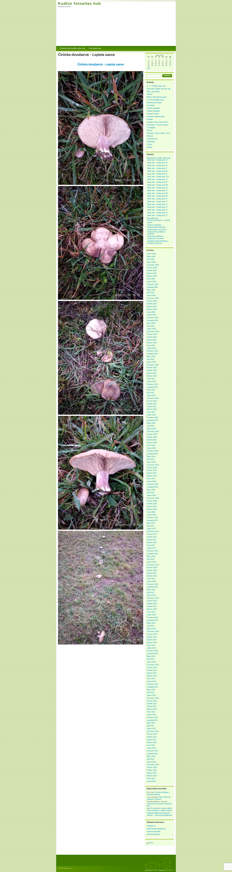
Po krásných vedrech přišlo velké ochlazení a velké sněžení (159, 809)
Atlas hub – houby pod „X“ (157, 210)
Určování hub (152, 139)
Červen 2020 (152, 434)
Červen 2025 (152, 268)
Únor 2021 (151, 412)
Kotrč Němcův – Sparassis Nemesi (159, 798)
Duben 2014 (151, 640)
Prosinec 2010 (152, 751)
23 (170, 63)
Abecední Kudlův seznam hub (158, 89)
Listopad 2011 (152, 720)
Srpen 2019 (151, 462)
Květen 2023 (152, 337)
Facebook (151, 105)
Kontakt (150, 119)
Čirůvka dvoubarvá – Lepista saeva (100, 64)
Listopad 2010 (152, 753)
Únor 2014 (151, 645)
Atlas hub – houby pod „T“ (157, 201)
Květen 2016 (152, 570)
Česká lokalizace (153, 834)
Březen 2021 (152, 409)
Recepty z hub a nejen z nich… (159, 133)
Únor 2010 (151, 778)
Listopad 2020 (152, 420)
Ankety (149, 94)
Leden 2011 (151, 748)
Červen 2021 (152, 401)
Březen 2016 (152, 576)
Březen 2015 (152, 609)
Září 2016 (150, 559)
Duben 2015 (151, 606)
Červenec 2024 (153, 298)
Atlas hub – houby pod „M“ (157, 185)
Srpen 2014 (151, 629)
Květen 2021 (152, 404)
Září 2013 (150, 659)
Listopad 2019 (152, 454)
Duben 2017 (151, 540)
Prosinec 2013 (152, 651)
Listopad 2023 (152, 320)
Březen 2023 (152, 343)
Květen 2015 (152, 604)
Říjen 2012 (151, 690)
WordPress (155, 870)
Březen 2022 (152, 376)
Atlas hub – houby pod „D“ (157, 163)
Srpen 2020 (151, 429)
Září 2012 (150, 692)
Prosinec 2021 (152, 384)
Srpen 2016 (151, 562)
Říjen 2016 (151, 556)
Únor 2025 (151, 279)
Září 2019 (150, 459)
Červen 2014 (152, 634)
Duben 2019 (151, 473)
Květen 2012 (152, 704)
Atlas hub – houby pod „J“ (157, 179)
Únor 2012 (151, 712)
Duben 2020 (151, 440)
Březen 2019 (152, 476)
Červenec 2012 (153, 698)
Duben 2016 (151, 573)
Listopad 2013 (152, 653)
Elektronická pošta (154, 102)
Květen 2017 (152, 537)
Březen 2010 (152, 776)
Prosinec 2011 (152, 717)
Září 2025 (150, 259)
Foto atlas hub (95, 48)
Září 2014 (150, 626)
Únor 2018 (151, 512)
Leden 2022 (151, 381)
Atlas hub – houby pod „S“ (157, 199)
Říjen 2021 (151, 390)
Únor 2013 (151, 678)
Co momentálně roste (155, 100)
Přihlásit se (151, 826)
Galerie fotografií (153, 108)
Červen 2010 (152, 767)
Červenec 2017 (153, 531)
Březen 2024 (152, 309)
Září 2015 (150, 592)
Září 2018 (150, 492)
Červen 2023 (152, 334)
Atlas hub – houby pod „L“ (157, 168)
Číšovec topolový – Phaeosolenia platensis (156, 226)
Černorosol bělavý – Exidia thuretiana (158, 793)
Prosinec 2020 (152, 417)
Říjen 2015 (151, 590)
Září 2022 (150, 359)
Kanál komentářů (153, 831)
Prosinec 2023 (152, 318)
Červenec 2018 (153, 498)
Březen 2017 (152, 542)
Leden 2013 (151, 681)
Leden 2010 (151, 781)
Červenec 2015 (153, 598)
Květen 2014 (152, 637)
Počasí (149, 130)
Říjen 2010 (151, 756)
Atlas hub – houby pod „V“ (157, 207)
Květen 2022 (152, 370)
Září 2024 (150, 293)
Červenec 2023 (153, 331)
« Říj (148, 68)
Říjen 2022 (151, 356)
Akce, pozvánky (153, 91)
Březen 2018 (152, 509)
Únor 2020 (151, 445)
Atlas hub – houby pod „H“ (157, 165)
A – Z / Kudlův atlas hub (156, 86)
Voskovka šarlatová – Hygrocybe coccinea (155, 237)
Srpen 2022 (151, 362)
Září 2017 (150, 526)
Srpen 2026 (151, 254)
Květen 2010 (152, 770)
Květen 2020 (152, 437)
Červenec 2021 (153, 398)
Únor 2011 (151, 745)
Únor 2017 (151, 545)
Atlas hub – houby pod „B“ (157, 171)
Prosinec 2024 (152, 284)
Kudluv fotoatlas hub (79, 3)
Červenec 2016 (153, 565)
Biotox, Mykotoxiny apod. (157, 97)
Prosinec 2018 (152, 484)
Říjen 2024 (151, 290)
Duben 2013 (151, 673)
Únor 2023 (151, 345)
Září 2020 (150, 426)
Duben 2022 (151, 373)
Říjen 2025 (151, 256)
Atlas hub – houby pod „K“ (157, 182)
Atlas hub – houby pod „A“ (157, 160)
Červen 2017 (152, 534)
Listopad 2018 (152, 487)
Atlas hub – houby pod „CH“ (158, 177)
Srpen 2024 (151, 295)
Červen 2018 (152, 501)
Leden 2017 (151, 548)
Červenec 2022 (153, 365)
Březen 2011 (152, 742)
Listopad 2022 (152, 354)
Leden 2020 (151, 448)
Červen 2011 (152, 734)
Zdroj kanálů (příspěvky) (156, 829)
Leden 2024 (151, 315)
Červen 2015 (152, 601)
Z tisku (149, 144)
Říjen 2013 (151, 656)
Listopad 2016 (152, 554)
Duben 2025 (151, 273)
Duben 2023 (151, 340)
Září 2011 (150, 726)
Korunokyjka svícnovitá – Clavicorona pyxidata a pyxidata (157, 231)
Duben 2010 (151, 773)
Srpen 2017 (151, 529)
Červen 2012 (152, 701)
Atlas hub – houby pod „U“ (157, 204)
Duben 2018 (151, 506)
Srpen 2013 (151, 662)
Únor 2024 (151, 312)
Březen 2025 (152, 276)
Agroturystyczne (169, 870)
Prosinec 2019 (152, 451)
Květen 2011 (152, 737)
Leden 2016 (151, 581)
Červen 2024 (152, 301)
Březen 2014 (152, 642)
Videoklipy (151, 141)
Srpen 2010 (151, 762)
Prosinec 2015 (152, 584)
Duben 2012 (151, 706)
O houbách (151, 128)
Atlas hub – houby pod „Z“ (157, 215)
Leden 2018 (151, 515)
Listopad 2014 (152, 620)
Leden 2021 (151, 415)
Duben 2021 (151, 406)
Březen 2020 (152, 443)
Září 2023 (150, 326)
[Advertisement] (116, 28)
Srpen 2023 (151, 329)
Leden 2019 (151, 481)
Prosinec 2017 (152, 517)
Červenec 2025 (153, 265)
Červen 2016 (152, 567)
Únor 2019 (151, 479)
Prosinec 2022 (152, 351)
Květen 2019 (152, 470)
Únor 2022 (151, 379)
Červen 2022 (152, 368)
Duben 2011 (151, 740)
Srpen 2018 (151, 495)
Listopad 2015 (152, 587)
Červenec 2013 (153, 665)
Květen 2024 (152, 304)
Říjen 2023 (151, 323)
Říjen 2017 (151, 523)
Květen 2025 (152, 270)
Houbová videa (153, 114)
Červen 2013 (152, 667)
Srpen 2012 (151, 695)
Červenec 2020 (153, 431)
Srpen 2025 (151, 262)
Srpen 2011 (151, 728)
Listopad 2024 (152, 287)
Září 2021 (150, 393)
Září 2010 (150, 759)
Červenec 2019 (153, 465)
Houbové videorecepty (156, 116)
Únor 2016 (151, 579)
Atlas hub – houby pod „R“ (157, 193)
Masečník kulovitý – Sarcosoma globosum (159, 814)
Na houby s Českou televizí (158, 125)
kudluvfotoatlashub (154, 813)
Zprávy (149, 147)
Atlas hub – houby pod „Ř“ (157, 196)
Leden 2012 (151, 715)
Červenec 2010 (153, 764)
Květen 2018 (152, 504)
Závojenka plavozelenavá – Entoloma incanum (158, 242)
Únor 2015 (151, 612)
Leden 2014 (151, 648)
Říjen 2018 (151, 490)
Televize (150, 136)
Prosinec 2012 (152, 684)
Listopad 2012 (152, 687)
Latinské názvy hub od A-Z (157, 122)
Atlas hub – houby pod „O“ (157, 188)
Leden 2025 (151, 282)
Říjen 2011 (151, 723)
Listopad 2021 (152, 387)
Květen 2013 (152, 670)
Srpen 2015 (151, 595)
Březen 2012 (152, 709)
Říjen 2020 (151, 423)
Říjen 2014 (151, 623)
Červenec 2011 (153, 731)
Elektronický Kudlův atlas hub (72, 48)
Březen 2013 (152, 676)
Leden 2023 (151, 348)
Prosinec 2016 (152, 551)
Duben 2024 (151, 306)
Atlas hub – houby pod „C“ (157, 174)
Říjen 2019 (151, 456)
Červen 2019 (152, 468)
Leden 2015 (151, 615)
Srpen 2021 (151, 395)
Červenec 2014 (153, 631)
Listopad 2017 (152, 520)
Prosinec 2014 (152, 617)
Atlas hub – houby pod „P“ (157, 190)
